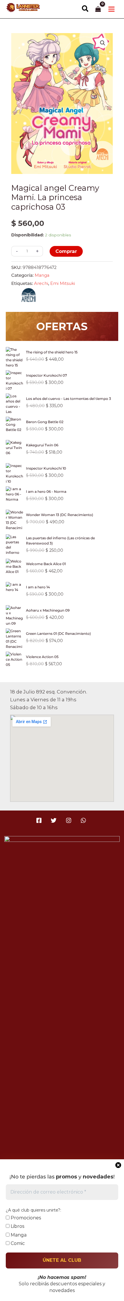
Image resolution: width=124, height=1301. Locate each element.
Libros (17, 1226)
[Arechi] (28, 296)
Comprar (66, 251)
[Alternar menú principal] (111, 9)
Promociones (25, 1218)
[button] (85, 9)
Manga (42, 275)
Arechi (41, 283)
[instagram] (69, 820)
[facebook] (40, 820)
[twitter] (54, 820)
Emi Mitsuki (62, 283)
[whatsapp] (84, 820)
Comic (17, 1243)
